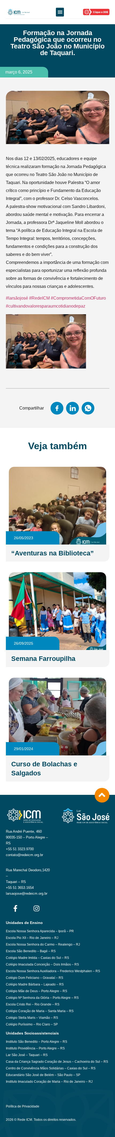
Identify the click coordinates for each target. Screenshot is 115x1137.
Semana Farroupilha (43, 658)
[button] (60, 12)
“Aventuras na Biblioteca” (52, 553)
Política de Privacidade (22, 1106)
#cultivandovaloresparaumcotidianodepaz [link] (46, 306)
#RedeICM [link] (39, 298)
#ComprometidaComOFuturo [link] (78, 298)
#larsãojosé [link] (17, 298)
